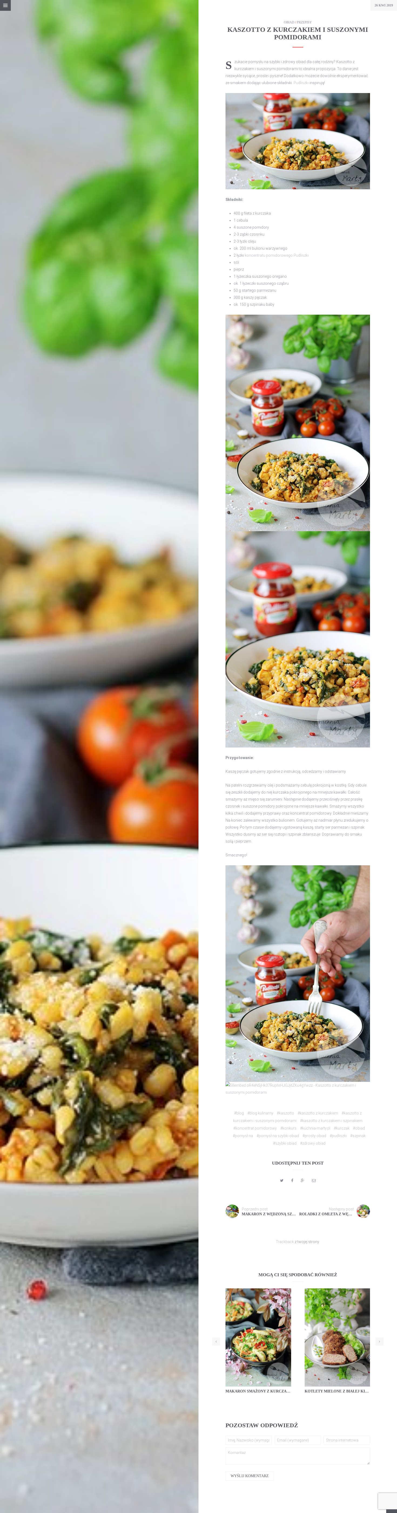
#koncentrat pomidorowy (255, 1128)
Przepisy (304, 22)
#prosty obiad (314, 1136)
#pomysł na (243, 1136)
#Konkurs (288, 1128)
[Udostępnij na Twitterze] (282, 1180)
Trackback (285, 1242)
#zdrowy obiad (312, 1143)
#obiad (359, 1128)
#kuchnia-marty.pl (315, 1128)
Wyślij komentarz (250, 1476)
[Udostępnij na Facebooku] (292, 1180)
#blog (239, 1113)
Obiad (289, 22)
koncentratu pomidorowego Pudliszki (277, 255)
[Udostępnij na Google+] (302, 1180)
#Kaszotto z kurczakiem (318, 1113)
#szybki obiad (285, 1143)
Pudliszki (301, 83)
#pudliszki (338, 1136)
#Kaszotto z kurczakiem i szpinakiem (331, 1121)
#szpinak (358, 1136)
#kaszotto (285, 1113)
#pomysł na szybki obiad (278, 1136)
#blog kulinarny (260, 1113)
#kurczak (341, 1128)
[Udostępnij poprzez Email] (314, 1180)
